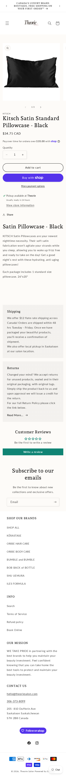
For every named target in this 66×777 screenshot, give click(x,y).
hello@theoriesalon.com (22, 693)
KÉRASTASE (14, 535)
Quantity (7, 147)
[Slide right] (40, 107)
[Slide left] (25, 107)
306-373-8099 (16, 701)
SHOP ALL (13, 527)
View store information (20, 205)
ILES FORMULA (16, 583)
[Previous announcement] (6, 6)
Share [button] (10, 214)
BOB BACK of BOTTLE (21, 567)
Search (11, 605)
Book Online (14, 629)
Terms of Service (17, 613)
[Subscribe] (55, 502)
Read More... (15, 415)
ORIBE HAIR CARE (18, 543)
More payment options (33, 186)
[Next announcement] (59, 6)
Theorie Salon (27, 771)
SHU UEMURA (15, 575)
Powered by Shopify (45, 771)
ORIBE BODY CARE (18, 551)
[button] (7, 23)
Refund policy (15, 621)
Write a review (33, 451)
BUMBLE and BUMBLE (21, 559)
